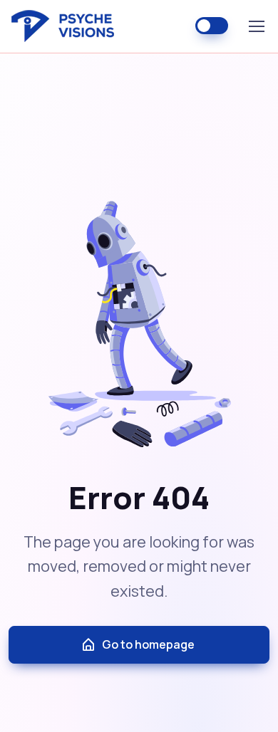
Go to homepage (148, 644)
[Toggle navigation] (256, 26)
